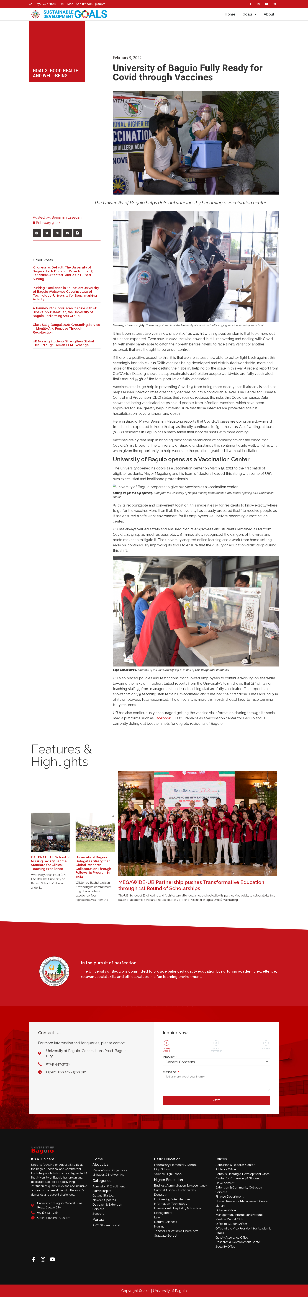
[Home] (275, 4)
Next (216, 1100)
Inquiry (169, 1057)
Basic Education (167, 1159)
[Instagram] (259, 4)
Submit (266, 1048)
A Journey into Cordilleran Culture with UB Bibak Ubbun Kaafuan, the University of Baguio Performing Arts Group (65, 312)
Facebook (163, 718)
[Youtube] (267, 4)
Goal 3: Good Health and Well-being (56, 73)
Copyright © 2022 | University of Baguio (154, 1291)
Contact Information (216, 1049)
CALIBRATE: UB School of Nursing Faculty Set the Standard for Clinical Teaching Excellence (50, 863)
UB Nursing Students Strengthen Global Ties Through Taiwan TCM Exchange (63, 343)
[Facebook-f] (251, 4)
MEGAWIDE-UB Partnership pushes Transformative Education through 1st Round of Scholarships (191, 885)
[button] (37, 233)
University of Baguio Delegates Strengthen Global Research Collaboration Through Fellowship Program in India (93, 866)
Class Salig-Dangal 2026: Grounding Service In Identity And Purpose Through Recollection (66, 328)
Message (170, 1072)
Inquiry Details (166, 1049)
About (269, 14)
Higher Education (168, 1180)
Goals (248, 14)
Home (230, 14)
